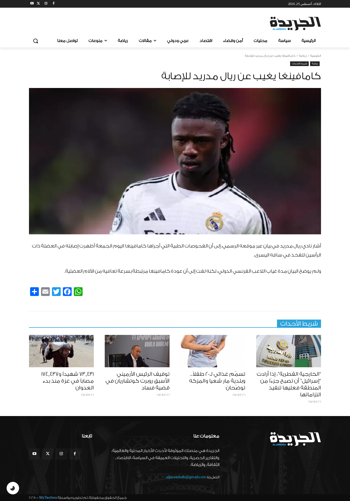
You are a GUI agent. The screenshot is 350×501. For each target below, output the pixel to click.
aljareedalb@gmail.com (186, 477)
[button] (35, 40)
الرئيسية (315, 56)
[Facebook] (53, 4)
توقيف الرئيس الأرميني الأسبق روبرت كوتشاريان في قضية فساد (138, 381)
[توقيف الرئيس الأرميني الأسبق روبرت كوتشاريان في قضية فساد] (137, 351)
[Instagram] (46, 4)
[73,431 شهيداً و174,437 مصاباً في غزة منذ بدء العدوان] (61, 351)
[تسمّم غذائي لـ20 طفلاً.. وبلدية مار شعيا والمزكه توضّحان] (212, 351)
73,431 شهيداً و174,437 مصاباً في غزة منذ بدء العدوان (67, 381)
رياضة (303, 56)
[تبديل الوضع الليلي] (13, 488)
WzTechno (48, 498)
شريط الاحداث (299, 63)
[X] (38, 4)
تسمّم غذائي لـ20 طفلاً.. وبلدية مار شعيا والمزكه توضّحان (217, 381)
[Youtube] (32, 4)
